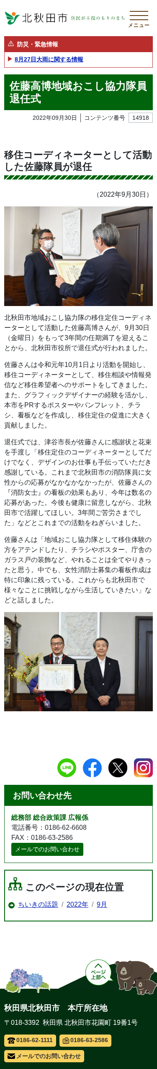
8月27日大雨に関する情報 (49, 59)
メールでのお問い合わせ (47, 849)
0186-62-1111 (34, 1040)
